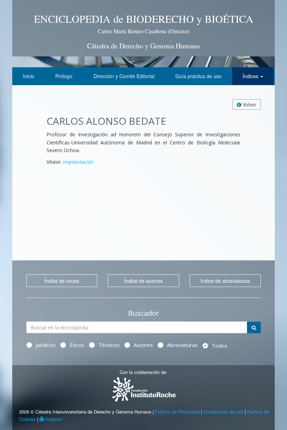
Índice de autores (143, 280)
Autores (143, 344)
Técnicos (109, 344)
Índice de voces (61, 280)
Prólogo (63, 76)
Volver (248, 104)
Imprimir (53, 419)
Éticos (77, 344)
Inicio (28, 76)
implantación (78, 161)
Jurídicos (46, 344)
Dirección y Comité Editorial (123, 76)
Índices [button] (251, 76)
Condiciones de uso (223, 411)
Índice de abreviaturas (225, 280)
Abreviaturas (182, 344)
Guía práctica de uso (198, 76)
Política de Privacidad (177, 411)
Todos (219, 345)
